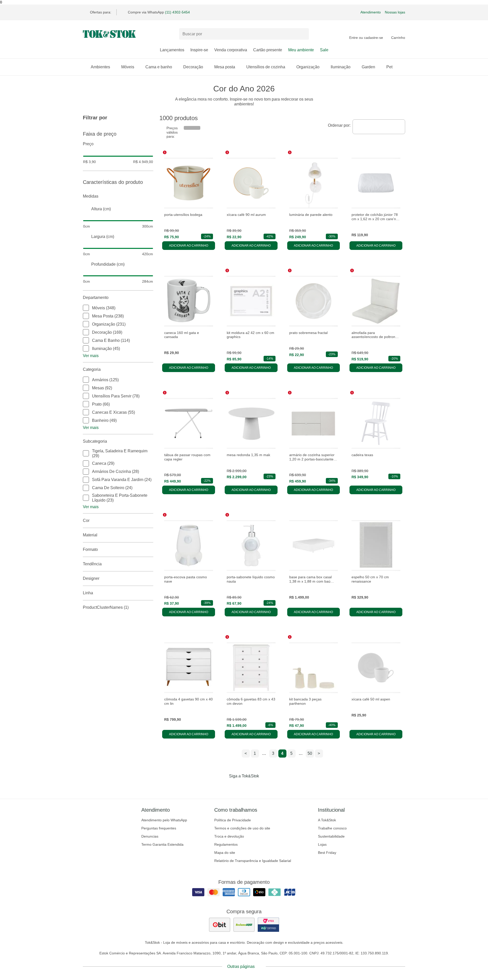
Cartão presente (267, 50)
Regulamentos (226, 844)
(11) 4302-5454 (177, 12)
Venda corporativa (230, 50)
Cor (86, 520)
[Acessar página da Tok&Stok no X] (265, 786)
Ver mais (91, 356)
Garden (368, 67)
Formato (90, 549)
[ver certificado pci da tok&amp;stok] (268, 925)
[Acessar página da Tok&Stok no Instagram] (237, 786)
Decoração (193, 67)
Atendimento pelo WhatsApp (164, 820)
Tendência (92, 564)
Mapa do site (224, 853)
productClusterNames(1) (106, 607)
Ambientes (100, 67)
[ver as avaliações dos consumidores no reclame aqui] (244, 925)
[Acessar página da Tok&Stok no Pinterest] (251, 786)
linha (88, 593)
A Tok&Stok (327, 820)
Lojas (322, 844)
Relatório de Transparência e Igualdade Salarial (252, 861)
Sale (324, 50)
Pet (389, 67)
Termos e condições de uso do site (242, 828)
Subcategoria (95, 441)
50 (310, 753)
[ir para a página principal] (109, 34)
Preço (88, 144)
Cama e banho (158, 67)
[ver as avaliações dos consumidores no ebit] (219, 925)
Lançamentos (172, 50)
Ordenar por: (339, 125)
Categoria (92, 369)
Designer (91, 578)
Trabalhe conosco (332, 828)
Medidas (90, 196)
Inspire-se (199, 50)
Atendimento (370, 12)
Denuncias (149, 836)
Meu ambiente (301, 50)
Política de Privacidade (232, 820)
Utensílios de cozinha (265, 67)
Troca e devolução (229, 836)
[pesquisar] (303, 34)
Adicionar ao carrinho (188, 245)
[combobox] (379, 126)
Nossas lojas (395, 12)
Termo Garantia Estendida (162, 844)
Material (90, 535)
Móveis (127, 67)
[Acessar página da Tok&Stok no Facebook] (223, 786)
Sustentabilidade (331, 836)
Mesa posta (224, 67)
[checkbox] (86, 308)
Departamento (96, 297)
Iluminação (340, 67)
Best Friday (327, 853)
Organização (307, 67)
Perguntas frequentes (158, 828)
